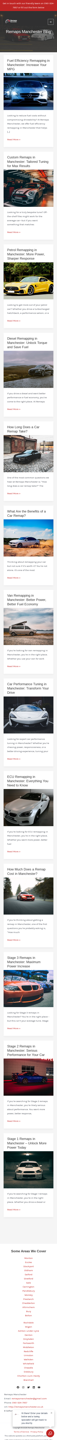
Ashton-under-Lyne (28, 1330)
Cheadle (28, 1367)
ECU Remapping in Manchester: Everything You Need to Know (27, 781)
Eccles (28, 1262)
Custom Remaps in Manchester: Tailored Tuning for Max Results (27, 161)
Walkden (28, 1359)
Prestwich (28, 1299)
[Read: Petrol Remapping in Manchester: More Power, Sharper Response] (28, 280)
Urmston (28, 1355)
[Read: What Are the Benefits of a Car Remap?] (28, 537)
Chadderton (28, 1303)
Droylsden (28, 1339)
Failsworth (28, 1343)
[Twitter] (28, 1387)
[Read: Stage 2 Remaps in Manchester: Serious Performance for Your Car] (28, 1076)
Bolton (28, 1315)
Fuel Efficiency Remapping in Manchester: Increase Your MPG (28, 65)
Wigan (28, 1326)
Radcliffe (28, 1351)
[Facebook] (18, 1387)
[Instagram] (23, 1387)
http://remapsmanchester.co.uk (25, 1406)
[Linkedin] (34, 1387)
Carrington (28, 1286)
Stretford (28, 1278)
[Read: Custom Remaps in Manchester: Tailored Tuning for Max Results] (28, 188)
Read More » (13, 140)
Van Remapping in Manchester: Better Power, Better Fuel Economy (26, 600)
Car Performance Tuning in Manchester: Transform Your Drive (28, 688)
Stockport (28, 1266)
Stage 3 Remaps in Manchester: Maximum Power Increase (24, 962)
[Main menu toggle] (51, 22)
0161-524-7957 (19, 1402)
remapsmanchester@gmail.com (29, 1398)
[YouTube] (39, 1387)
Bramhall (29, 1380)
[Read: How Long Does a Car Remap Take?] (28, 453)
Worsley (28, 1295)
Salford (28, 1274)
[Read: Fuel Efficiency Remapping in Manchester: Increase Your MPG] (28, 91)
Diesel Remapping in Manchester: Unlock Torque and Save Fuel (27, 343)
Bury (28, 1311)
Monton (28, 1258)
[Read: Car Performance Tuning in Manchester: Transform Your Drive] (28, 714)
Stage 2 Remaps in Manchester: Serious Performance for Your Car (26, 1050)
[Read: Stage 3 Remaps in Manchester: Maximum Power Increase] (28, 988)
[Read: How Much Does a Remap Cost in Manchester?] (28, 895)
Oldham (28, 1270)
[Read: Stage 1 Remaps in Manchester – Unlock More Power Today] (28, 1169)
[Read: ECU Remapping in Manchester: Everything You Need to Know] (28, 807)
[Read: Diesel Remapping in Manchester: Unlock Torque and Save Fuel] (28, 369)
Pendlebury (28, 1290)
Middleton (28, 1347)
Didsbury (28, 1371)
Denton (29, 1335)
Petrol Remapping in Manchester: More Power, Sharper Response (26, 254)
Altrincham (28, 1307)
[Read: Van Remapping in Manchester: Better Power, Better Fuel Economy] (28, 626)
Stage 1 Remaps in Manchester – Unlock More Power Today (26, 1143)
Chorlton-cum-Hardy (28, 1375)
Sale (28, 1282)
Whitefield (28, 1363)
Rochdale (29, 1322)
